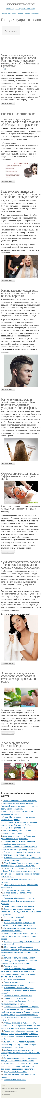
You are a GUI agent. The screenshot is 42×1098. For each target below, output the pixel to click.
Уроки (20, 13)
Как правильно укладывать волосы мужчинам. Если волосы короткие (19, 293)
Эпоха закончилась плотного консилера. (20, 800)
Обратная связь (6, 1094)
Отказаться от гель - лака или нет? (18, 995)
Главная (10, 8)
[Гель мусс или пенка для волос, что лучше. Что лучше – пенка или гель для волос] (21, 266)
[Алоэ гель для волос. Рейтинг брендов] (21, 771)
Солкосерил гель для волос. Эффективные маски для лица (20, 476)
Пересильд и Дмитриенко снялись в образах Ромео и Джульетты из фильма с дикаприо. (18, 901)
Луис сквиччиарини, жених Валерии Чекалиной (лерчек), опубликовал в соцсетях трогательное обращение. (19, 806)
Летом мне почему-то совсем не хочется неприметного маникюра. (19, 831)
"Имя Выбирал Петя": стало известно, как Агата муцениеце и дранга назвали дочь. (20, 864)
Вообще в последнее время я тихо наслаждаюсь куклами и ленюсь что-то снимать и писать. (20, 1053)
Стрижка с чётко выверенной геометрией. (21, 1006)
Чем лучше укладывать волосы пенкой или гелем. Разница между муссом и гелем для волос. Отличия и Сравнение (20, 60)
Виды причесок (9, 13)
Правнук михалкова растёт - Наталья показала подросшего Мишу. (18, 983)
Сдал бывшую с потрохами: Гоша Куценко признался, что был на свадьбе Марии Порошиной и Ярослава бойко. (19, 825)
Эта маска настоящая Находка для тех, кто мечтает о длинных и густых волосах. (20, 853)
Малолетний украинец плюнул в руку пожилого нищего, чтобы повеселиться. (18, 924)
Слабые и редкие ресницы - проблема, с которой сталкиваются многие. (19, 842)
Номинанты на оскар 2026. (15, 1079)
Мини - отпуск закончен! (14, 917)
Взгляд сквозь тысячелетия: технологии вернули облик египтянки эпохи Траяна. (19, 1059)
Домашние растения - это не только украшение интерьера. (17, 812)
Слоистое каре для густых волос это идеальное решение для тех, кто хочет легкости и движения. (21, 912)
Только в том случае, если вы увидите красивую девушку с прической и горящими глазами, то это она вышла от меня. (19, 960)
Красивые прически (21, 4)
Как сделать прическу (25, 8)
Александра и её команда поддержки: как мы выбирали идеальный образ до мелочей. (19, 1032)
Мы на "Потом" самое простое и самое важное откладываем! (18, 818)
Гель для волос (11, 31)
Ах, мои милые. (10, 966)
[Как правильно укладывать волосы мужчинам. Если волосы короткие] (21, 371)
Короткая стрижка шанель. (15, 979)
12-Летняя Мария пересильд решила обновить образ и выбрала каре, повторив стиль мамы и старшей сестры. (18, 1044)
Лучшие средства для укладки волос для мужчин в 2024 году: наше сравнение (20, 122)
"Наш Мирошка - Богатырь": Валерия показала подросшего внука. (18, 1002)
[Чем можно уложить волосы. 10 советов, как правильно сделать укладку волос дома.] (21, 637)
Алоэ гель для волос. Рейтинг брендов (15, 744)
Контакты (4, 1088)
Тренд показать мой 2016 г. (15, 1071)
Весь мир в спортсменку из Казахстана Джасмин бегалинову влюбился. (18, 837)
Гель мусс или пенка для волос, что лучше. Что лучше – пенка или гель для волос (21, 194)
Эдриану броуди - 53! (12, 920)
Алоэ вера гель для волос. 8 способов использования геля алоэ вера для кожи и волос (19, 677)
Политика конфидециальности (10, 1091)
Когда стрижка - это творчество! (17, 890)
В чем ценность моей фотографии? (18, 987)
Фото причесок (32, 13)
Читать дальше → (8, 104)
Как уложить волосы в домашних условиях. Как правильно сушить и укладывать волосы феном (19, 403)
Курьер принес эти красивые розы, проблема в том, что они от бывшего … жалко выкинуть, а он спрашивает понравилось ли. (20, 1012)
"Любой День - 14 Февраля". (15, 998)
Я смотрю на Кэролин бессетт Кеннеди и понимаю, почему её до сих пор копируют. (19, 848)
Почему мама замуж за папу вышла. (19, 906)
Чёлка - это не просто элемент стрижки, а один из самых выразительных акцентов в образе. (19, 936)
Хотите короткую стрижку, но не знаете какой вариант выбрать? (18, 929)
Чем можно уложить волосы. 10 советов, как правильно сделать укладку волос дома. (20, 564)
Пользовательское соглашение (16, 1088)
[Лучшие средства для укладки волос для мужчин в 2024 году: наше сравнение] (21, 170)
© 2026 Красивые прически (9, 1085)
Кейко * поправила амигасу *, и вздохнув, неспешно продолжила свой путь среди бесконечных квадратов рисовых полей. (19, 1066)
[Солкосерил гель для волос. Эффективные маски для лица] (21, 492)
